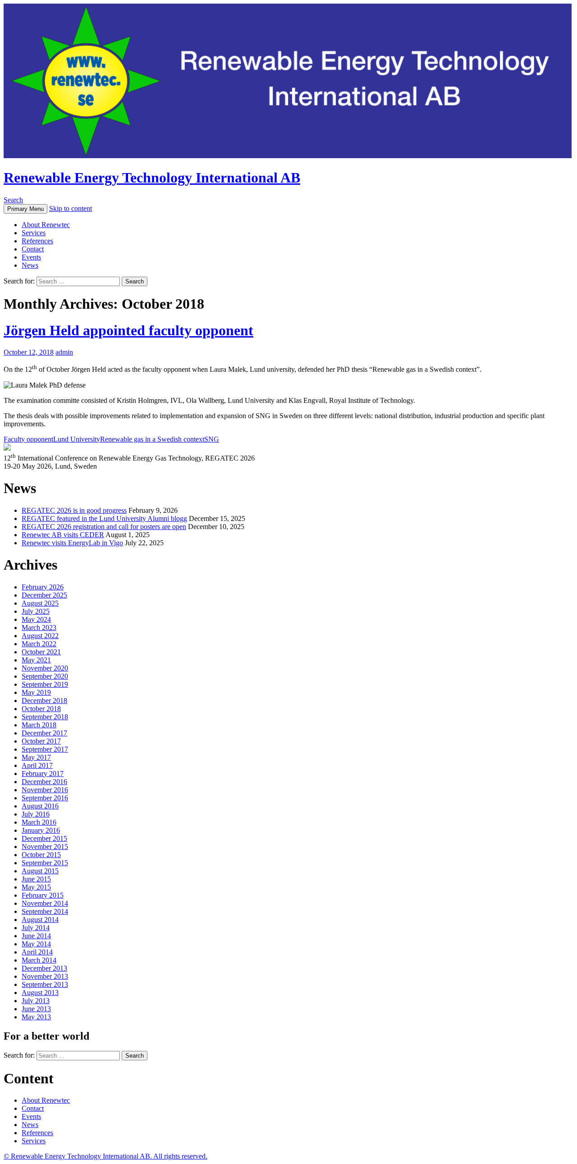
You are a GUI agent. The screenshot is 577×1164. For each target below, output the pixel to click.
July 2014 (36, 927)
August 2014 (40, 919)
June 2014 (36, 936)
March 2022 (39, 644)
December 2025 (44, 595)
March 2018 (39, 725)
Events (31, 257)
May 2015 (36, 887)
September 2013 (45, 984)
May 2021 (36, 660)
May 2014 (36, 944)
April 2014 (37, 952)
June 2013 (36, 1009)
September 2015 (45, 863)
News (30, 265)
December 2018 (44, 700)
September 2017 (45, 749)
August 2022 (40, 635)
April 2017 (37, 765)
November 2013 (45, 976)
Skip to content (70, 208)
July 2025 (36, 611)
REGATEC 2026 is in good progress (74, 510)
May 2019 (36, 692)
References (37, 241)
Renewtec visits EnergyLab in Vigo (72, 543)
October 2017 (41, 741)
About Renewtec (46, 224)
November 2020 (45, 668)
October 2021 (41, 652)
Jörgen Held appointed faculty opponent (128, 330)
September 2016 (45, 798)
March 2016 (39, 822)
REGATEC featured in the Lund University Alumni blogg (104, 518)
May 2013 (36, 1017)
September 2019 (45, 684)
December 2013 (44, 968)
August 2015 (40, 871)
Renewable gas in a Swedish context (152, 439)
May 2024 (36, 619)
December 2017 (44, 733)
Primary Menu (25, 208)
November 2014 (45, 903)
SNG (211, 439)
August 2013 (40, 992)
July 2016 (36, 814)
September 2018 (45, 717)
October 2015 (41, 854)
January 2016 (41, 830)
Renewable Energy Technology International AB (152, 177)
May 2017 (36, 757)
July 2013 (36, 1000)
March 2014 (39, 960)
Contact (33, 249)
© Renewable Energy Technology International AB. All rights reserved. (105, 1156)
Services (34, 233)
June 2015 (36, 879)
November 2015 (45, 846)
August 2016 (40, 806)
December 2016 (44, 781)
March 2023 (39, 627)
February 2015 (43, 895)
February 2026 (43, 587)
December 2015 (44, 838)
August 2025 (40, 603)
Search (13, 200)
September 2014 (45, 911)
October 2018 (41, 708)
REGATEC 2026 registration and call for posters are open (104, 526)
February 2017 (43, 773)
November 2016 (45, 790)
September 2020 (45, 676)
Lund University (76, 439)
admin (64, 352)
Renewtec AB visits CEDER (63, 535)
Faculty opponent (28, 439)
